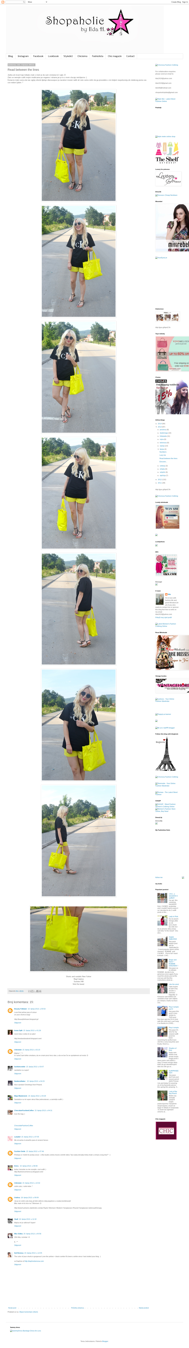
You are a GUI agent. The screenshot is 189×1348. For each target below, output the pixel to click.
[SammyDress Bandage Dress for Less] (25, 1331)
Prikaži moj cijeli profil (163, 617)
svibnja (163, 466)
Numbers (163, 452)
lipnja (162, 449)
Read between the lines (168, 458)
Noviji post (12, 1308)
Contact (130, 56)
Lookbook (53, 56)
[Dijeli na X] (34, 991)
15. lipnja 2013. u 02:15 (31, 1050)
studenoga (164, 433)
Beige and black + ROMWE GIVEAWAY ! (173, 963)
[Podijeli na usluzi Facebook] (37, 991)
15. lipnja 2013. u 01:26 (32, 1030)
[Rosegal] (156, 585)
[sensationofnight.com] (156, 721)
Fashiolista (97, 56)
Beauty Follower (20, 1009)
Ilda (169, 594)
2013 (160, 427)
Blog (10, 56)
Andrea (17, 1198)
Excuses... (163, 462)
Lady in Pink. (173, 917)
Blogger (105, 1341)
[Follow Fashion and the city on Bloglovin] (165, 770)
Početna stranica (77, 1308)
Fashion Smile (19, 1151)
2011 (160, 483)
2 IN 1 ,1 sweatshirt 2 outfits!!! (173, 896)
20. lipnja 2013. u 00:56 (32, 1234)
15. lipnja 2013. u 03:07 (35, 1067)
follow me (159, 877)
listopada (163, 436)
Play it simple (174, 1028)
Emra (16, 1166)
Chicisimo (82, 56)
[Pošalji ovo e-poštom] (29, 991)
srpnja (162, 446)
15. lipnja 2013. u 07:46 (35, 1151)
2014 (160, 424)
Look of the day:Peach (173, 1092)
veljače (163, 472)
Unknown (18, 1050)
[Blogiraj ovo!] (32, 991)
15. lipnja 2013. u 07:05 (30, 1137)
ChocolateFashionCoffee (24, 1110)
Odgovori (17, 1023)
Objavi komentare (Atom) (28, 1312)
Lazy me (163, 455)
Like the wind (174, 984)
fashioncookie (19, 1067)
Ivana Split (18, 1030)
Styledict (68, 56)
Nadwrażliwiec (20, 1081)
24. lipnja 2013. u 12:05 (33, 1253)
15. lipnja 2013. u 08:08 (28, 1166)
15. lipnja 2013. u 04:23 (36, 1081)
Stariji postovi (144, 1308)
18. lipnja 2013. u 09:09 (30, 1198)
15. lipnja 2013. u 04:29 (37, 1096)
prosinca (163, 430)
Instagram (23, 56)
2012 (160, 480)
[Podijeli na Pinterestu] (40, 991)
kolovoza (163, 443)
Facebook (38, 56)
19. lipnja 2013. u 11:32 (28, 1219)
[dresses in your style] (165, 137)
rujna (162, 439)
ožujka (162, 469)
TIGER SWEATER (173, 938)
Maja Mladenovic (20, 1096)
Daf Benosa (19, 1253)
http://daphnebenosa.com (34, 1261)
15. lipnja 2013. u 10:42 (31, 1183)
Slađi (16, 1219)
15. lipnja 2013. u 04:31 (43, 1110)
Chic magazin (115, 56)
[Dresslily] (156, 824)
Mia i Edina (18, 1234)
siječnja (163, 476)
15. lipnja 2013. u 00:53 (37, 1009)
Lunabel (17, 1137)
